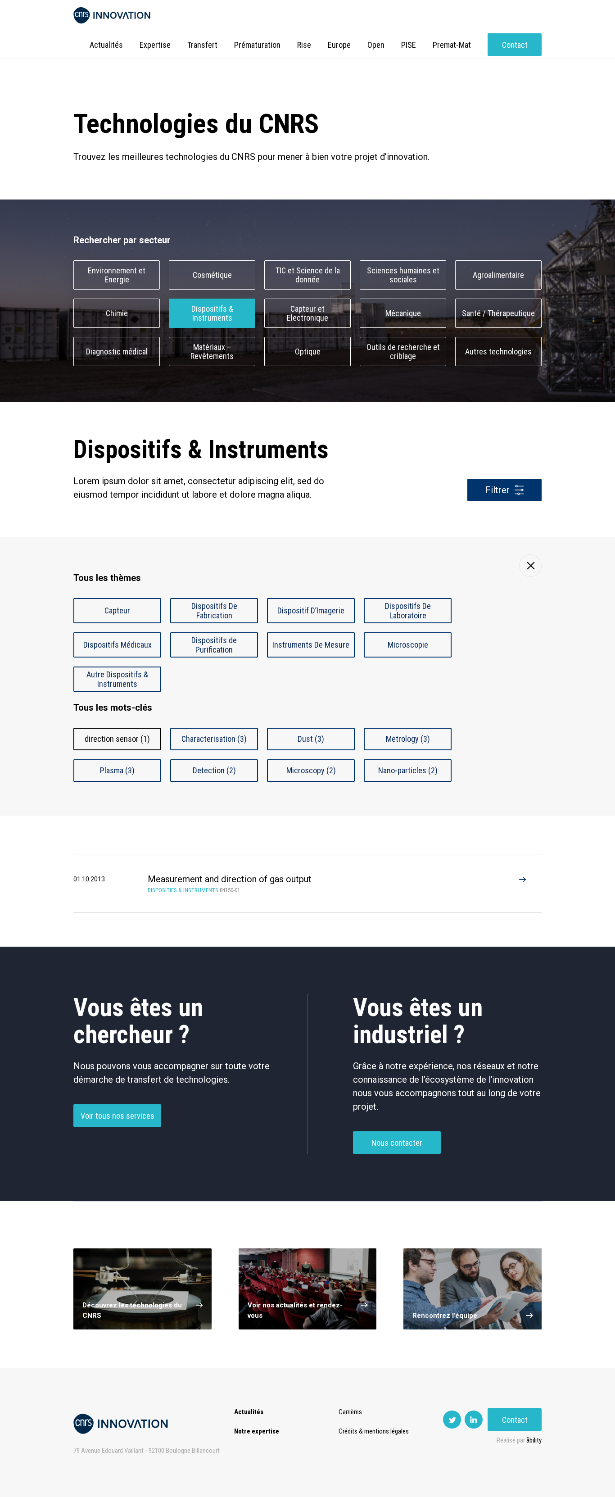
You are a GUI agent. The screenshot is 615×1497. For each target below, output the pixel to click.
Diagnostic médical (117, 351)
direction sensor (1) (117, 739)
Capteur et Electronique (307, 313)
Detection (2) (214, 770)
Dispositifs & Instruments (212, 313)
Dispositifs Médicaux (117, 644)
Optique (308, 351)
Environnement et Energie (116, 275)
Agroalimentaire (498, 275)
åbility (534, 1440)
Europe (339, 45)
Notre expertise (256, 1431)
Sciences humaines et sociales (403, 275)
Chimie (117, 313)
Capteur (117, 610)
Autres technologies (498, 351)
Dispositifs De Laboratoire (408, 610)
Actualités (106, 45)
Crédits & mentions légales (374, 1431)
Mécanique (403, 313)
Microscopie (408, 644)
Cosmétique (212, 275)
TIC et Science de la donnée (308, 275)
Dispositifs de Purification (214, 644)
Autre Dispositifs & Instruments (117, 679)
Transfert (202, 45)
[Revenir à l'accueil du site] (111, 15)
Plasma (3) (117, 770)
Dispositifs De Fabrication (214, 610)
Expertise (155, 45)
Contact (515, 45)
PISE (408, 45)
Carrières (350, 1412)
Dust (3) (311, 739)
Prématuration (257, 45)
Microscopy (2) (311, 770)
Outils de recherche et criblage (403, 351)
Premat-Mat (452, 45)
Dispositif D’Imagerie (310, 610)
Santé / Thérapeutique (498, 313)
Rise (304, 45)
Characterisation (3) (214, 739)
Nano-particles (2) (408, 770)
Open (375, 45)
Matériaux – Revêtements (212, 351)
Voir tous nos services (117, 1115)
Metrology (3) (408, 739)
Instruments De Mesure (310, 644)
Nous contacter (396, 1143)
